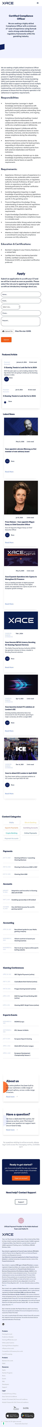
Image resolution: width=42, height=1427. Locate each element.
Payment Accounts (7, 363)
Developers (5, 1384)
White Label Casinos (8, 1343)
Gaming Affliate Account (9, 1340)
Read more (10, 1096)
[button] (38, 3)
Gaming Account (7, 1334)
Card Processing (7, 1354)
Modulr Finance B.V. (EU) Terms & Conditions (15, 1402)
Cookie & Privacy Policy (9, 1394)
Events (4, 1378)
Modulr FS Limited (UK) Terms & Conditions (15, 1399)
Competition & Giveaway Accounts (12, 1351)
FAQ (3, 1381)
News (3, 1376)
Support (21, 1202)
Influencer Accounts (8, 1348)
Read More (9, 471)
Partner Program (7, 1373)
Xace (11, 378)
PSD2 (3, 1363)
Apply (4, 1370)
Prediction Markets (7, 1337)
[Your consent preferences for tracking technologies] (4, 1423)
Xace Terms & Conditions (9, 1396)
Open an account (21, 1178)
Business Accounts (7, 1360)
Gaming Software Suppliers (10, 1345)
